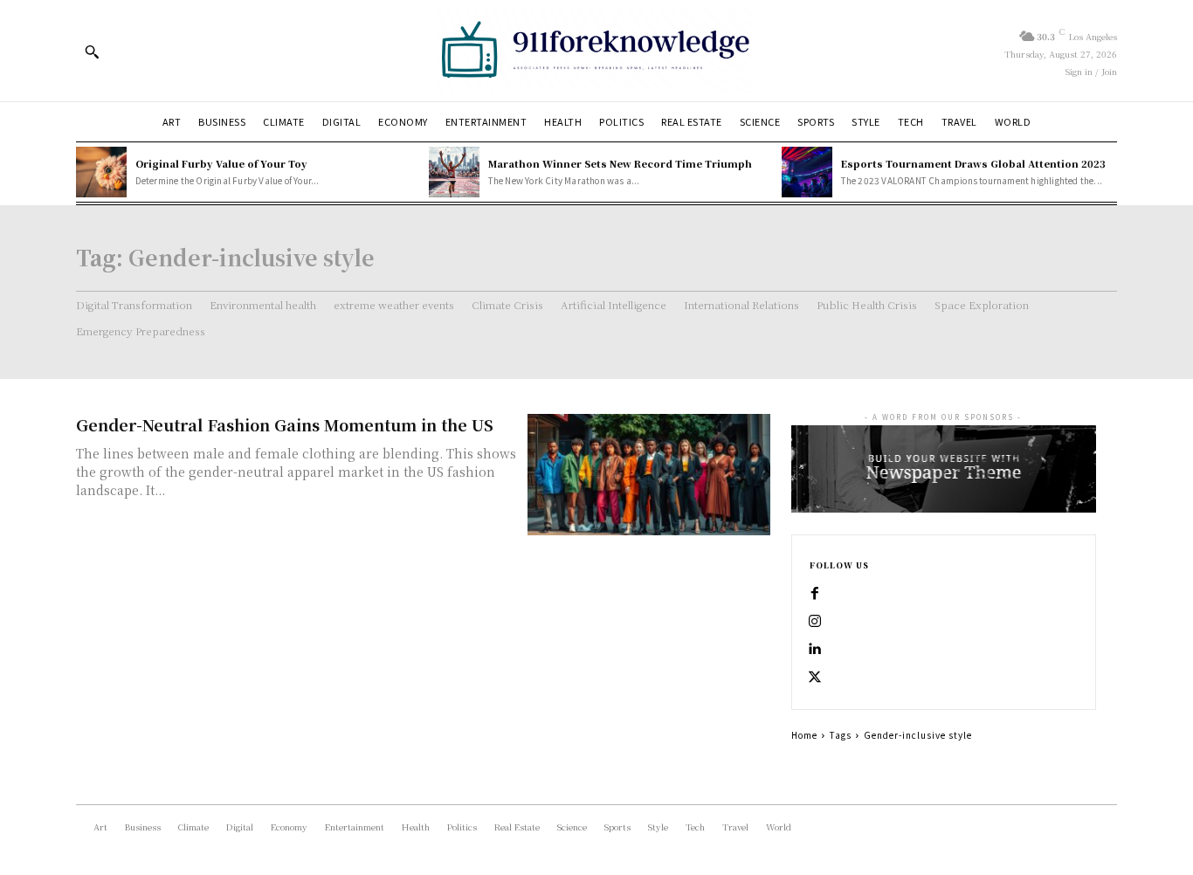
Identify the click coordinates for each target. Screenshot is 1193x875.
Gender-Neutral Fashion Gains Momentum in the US (284, 424)
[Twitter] (815, 678)
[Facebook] (815, 594)
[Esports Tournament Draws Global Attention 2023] (807, 172)
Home (804, 734)
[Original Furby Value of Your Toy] (101, 172)
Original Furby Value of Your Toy (221, 163)
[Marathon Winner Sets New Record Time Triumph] (454, 172)
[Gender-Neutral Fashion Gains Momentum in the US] (649, 474)
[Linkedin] (815, 650)
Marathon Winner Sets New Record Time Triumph (620, 163)
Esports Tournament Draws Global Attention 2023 (973, 163)
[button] (91, 51)
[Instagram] (815, 622)
